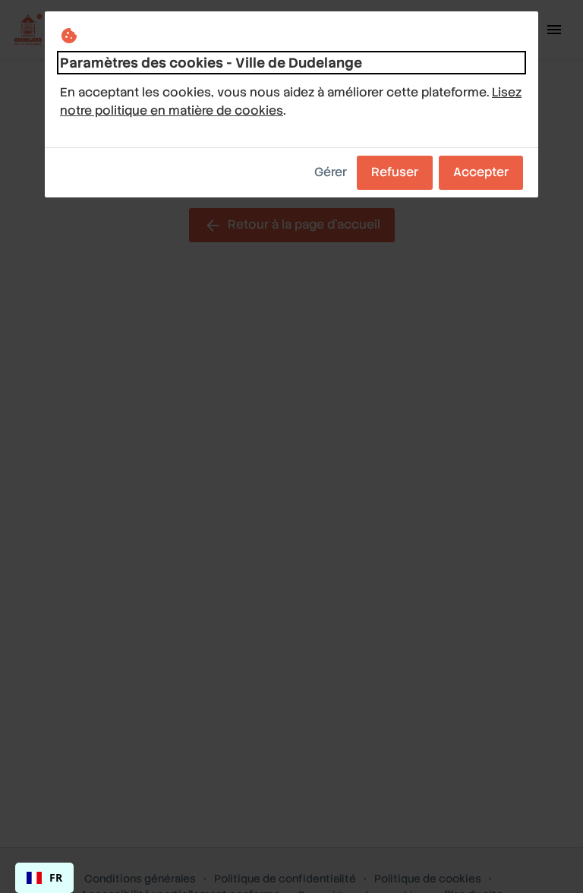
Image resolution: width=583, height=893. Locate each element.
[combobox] (44, 878)
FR (55, 877)
